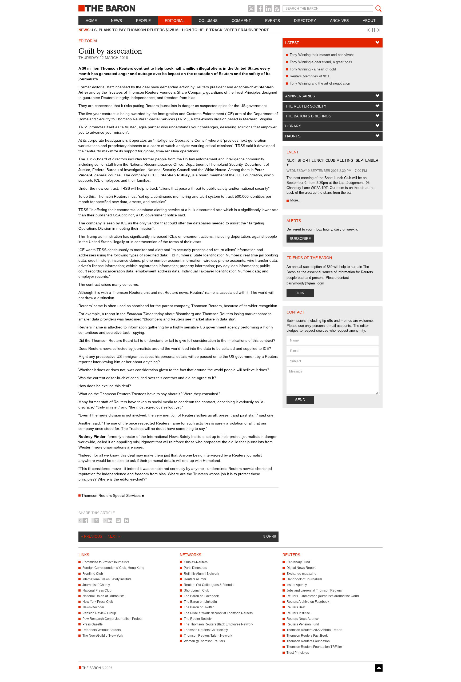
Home (91, 20)
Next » (114, 536)
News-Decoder (93, 607)
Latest (292, 43)
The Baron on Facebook (201, 596)
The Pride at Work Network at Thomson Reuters (218, 613)
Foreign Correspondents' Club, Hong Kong (113, 568)
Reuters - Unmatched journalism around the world (323, 596)
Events (272, 20)
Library (293, 126)
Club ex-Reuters (196, 562)
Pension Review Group (99, 613)
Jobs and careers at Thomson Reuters (314, 590)
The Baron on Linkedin (200, 602)
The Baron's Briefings (308, 116)
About (369, 20)
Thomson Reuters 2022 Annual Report (314, 630)
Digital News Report (301, 568)
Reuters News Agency (303, 619)
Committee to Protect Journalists (105, 562)
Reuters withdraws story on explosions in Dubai (136, 31)
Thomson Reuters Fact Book (307, 635)
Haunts (292, 136)
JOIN (300, 293)
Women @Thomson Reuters (204, 641)
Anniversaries (300, 96)
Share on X (96, 520)
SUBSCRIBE (300, 238)
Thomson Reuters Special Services (111, 495)
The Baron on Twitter (199, 607)
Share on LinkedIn (110, 520)
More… (295, 200)
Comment (241, 20)
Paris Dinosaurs (195, 568)
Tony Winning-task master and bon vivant (322, 55)
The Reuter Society (305, 106)
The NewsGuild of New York (102, 635)
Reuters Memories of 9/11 (309, 76)
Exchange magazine (301, 574)
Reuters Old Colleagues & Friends (208, 585)
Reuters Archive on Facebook (308, 602)
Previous (368, 30)
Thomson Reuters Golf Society (206, 630)
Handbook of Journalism (304, 579)
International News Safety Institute (107, 579)
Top (379, 668)
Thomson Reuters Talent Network (208, 635)
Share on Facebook (85, 520)
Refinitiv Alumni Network (201, 574)
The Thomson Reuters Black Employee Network (218, 624)
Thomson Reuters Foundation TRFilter (314, 647)
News (116, 20)
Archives (339, 20)
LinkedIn (268, 8)
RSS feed (277, 8)
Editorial (175, 20)
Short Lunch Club (196, 590)
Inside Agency (297, 585)
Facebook (260, 8)
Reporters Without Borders (101, 630)
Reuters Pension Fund (303, 624)
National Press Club (97, 590)
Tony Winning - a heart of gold (313, 69)
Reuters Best (296, 607)
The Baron (126, 8)
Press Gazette (92, 624)
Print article (126, 520)
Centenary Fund (298, 562)
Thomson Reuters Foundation (308, 641)
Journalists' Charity (96, 585)
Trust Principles (298, 653)
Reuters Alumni (195, 579)
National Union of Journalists (103, 596)
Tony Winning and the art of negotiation (320, 83)
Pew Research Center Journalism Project (112, 619)
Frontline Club (92, 574)
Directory (305, 20)
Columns (208, 20)
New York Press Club (97, 602)
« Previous (91, 536)
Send (300, 400)
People (143, 20)
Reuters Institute (298, 613)
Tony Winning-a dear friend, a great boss (321, 62)
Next (380, 30)
